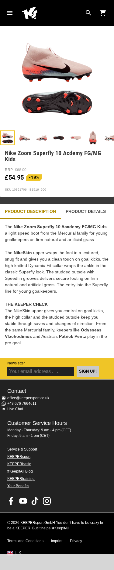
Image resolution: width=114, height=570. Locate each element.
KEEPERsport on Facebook (11, 501)
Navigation (9, 12)
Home (52, 13)
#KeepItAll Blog (20, 471)
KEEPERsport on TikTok (35, 501)
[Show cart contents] (103, 13)
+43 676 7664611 (21, 403)
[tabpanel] (57, 288)
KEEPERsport (18, 457)
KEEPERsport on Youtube (23, 501)
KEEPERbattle (19, 464)
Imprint (56, 541)
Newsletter (16, 363)
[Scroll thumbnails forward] (106, 138)
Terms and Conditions (25, 541)
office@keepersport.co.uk (28, 398)
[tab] (7, 137)
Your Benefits (18, 486)
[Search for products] (88, 13)
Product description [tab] (30, 211)
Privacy (76, 541)
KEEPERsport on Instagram (47, 501)
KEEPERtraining (21, 479)
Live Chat (15, 409)
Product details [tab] (86, 211)
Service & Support (22, 449)
